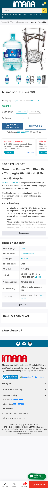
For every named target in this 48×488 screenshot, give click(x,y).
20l (3, 17)
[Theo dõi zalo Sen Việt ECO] (24, 343)
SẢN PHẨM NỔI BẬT (13, 330)
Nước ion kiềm (27, 253)
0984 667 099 (18, 404)
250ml (25, 14)
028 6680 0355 (23, 132)
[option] (24, 49)
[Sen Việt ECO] (24, 4)
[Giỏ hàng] (42, 4)
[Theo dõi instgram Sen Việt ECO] (30, 343)
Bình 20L (24, 258)
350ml (30, 14)
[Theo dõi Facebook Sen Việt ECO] (18, 343)
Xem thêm (25, 233)
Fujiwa (16, 101)
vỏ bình (38, 277)
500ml (35, 14)
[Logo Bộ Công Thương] (10, 377)
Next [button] (44, 49)
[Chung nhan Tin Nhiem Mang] (32, 377)
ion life (20, 14)
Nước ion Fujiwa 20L (10, 183)
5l (42, 14)
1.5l (40, 14)
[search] (44, 10)
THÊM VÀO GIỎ (35, 126)
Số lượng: (6, 118)
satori (15, 14)
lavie (10, 14)
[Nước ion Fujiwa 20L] (24, 49)
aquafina (5, 14)
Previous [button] (4, 49)
